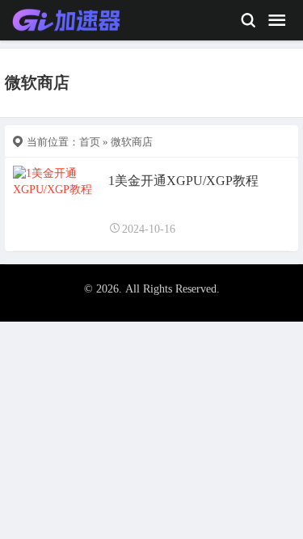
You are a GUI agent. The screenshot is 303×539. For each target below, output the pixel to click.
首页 (89, 142)
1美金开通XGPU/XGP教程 (183, 180)
